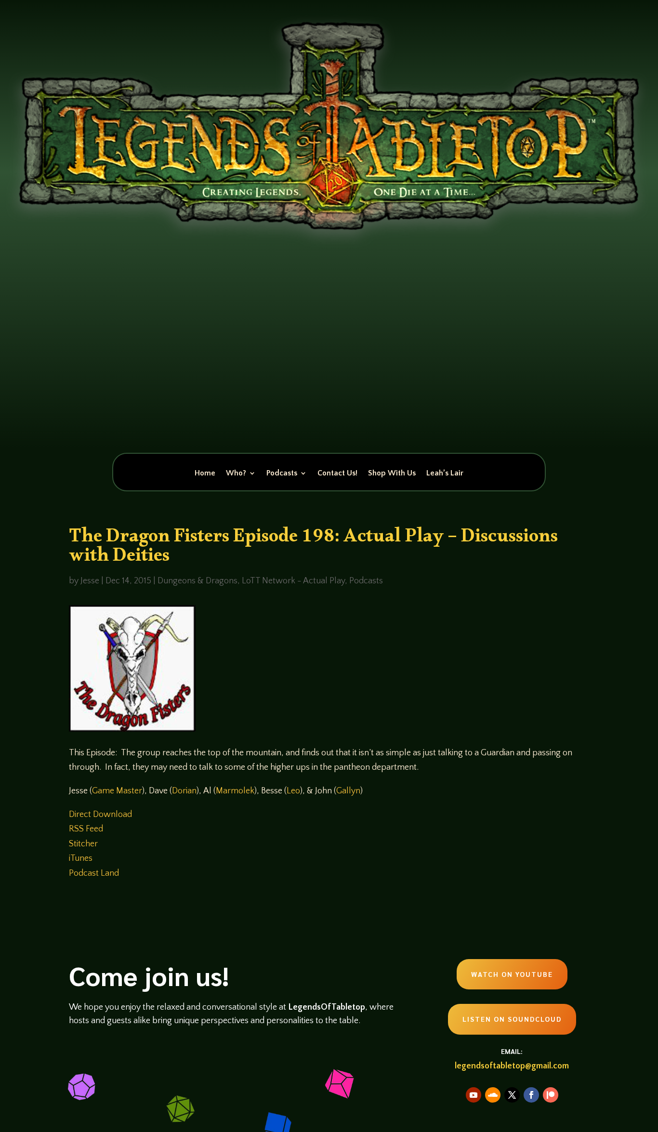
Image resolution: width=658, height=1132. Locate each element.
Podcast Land (94, 873)
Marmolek (235, 791)
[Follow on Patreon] (550, 1095)
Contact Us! (337, 473)
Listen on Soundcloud (512, 1018)
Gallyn (348, 791)
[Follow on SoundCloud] (492, 1095)
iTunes (80, 858)
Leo (293, 791)
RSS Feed (86, 829)
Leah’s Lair (444, 473)
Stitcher (83, 844)
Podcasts (281, 473)
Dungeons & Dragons (197, 581)
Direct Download (100, 814)
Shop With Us (392, 473)
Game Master (117, 791)
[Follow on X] (512, 1095)
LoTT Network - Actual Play (293, 581)
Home (205, 473)
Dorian (184, 791)
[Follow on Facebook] (531, 1095)
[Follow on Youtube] (473, 1095)
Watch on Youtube (512, 974)
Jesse (89, 581)
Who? (236, 473)
